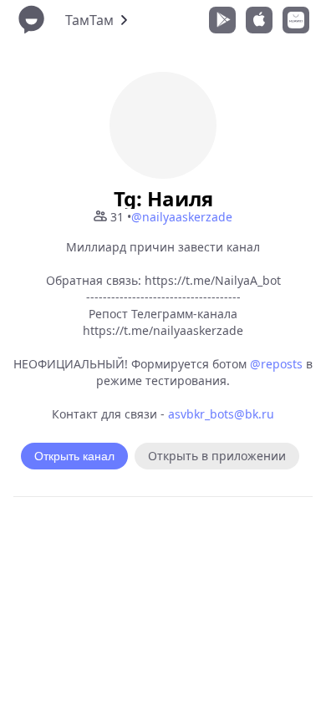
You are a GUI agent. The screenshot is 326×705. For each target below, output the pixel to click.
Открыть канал (74, 456)
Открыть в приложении (217, 456)
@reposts (276, 364)
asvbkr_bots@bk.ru (221, 414)
